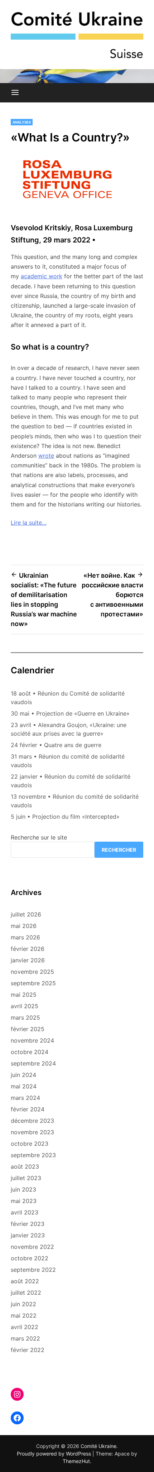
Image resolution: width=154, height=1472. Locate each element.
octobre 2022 (29, 1258)
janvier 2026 (28, 960)
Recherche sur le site (39, 837)
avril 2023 (24, 1212)
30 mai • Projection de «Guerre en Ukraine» (70, 713)
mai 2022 (24, 1315)
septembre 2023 (33, 1155)
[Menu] (15, 92)
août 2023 (25, 1166)
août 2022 (25, 1281)
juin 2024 (23, 1074)
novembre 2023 (32, 1132)
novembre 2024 (32, 1040)
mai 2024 (24, 1086)
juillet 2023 (26, 1178)
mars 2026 (25, 937)
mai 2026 (24, 925)
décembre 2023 (32, 1120)
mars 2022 (25, 1338)
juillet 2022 (26, 1292)
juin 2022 (23, 1304)
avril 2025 (24, 1006)
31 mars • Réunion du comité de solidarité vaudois (68, 761)
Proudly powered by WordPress (54, 1454)
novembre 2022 (32, 1246)
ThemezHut (76, 1461)
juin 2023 (23, 1189)
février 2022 (27, 1349)
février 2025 (27, 1029)
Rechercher (119, 850)
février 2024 (27, 1109)
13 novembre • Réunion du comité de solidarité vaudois (75, 801)
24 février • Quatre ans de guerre (56, 745)
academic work (41, 276)
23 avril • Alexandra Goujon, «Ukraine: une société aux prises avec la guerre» (68, 729)
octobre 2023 (29, 1143)
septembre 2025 (33, 983)
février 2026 (27, 948)
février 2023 (27, 1223)
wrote (46, 455)
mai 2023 (24, 1200)
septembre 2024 (33, 1063)
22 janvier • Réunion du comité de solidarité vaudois (70, 781)
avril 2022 (24, 1327)
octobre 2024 (29, 1051)
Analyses (22, 122)
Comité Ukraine (98, 1446)
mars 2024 (25, 1097)
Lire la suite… (29, 522)
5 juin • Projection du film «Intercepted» (65, 816)
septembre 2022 (33, 1269)
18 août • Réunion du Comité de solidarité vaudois (68, 698)
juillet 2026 (26, 914)
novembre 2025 (32, 971)
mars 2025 (25, 1017)
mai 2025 (24, 994)
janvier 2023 (28, 1235)
